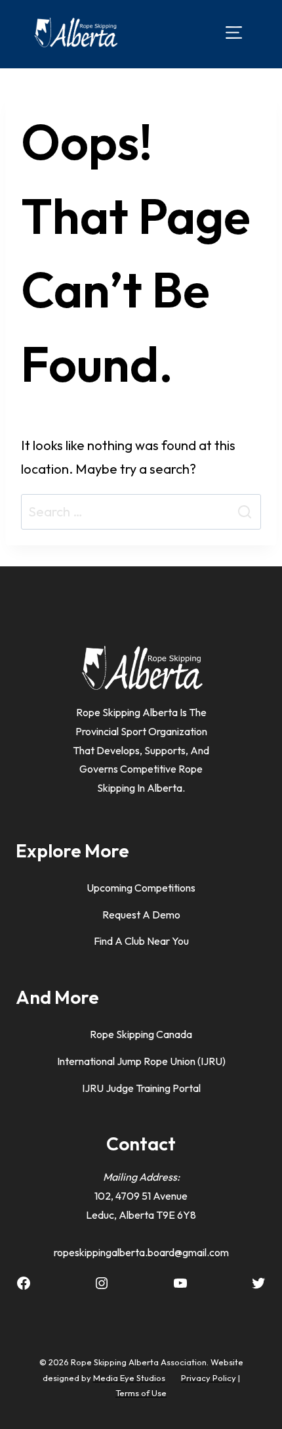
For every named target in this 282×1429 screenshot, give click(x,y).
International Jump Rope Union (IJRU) (141, 1061)
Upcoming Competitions (141, 887)
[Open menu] (233, 31)
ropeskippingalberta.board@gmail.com (141, 1252)
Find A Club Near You (141, 940)
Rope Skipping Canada (141, 1034)
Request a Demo (141, 914)
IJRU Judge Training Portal (141, 1088)
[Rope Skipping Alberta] (75, 32)
